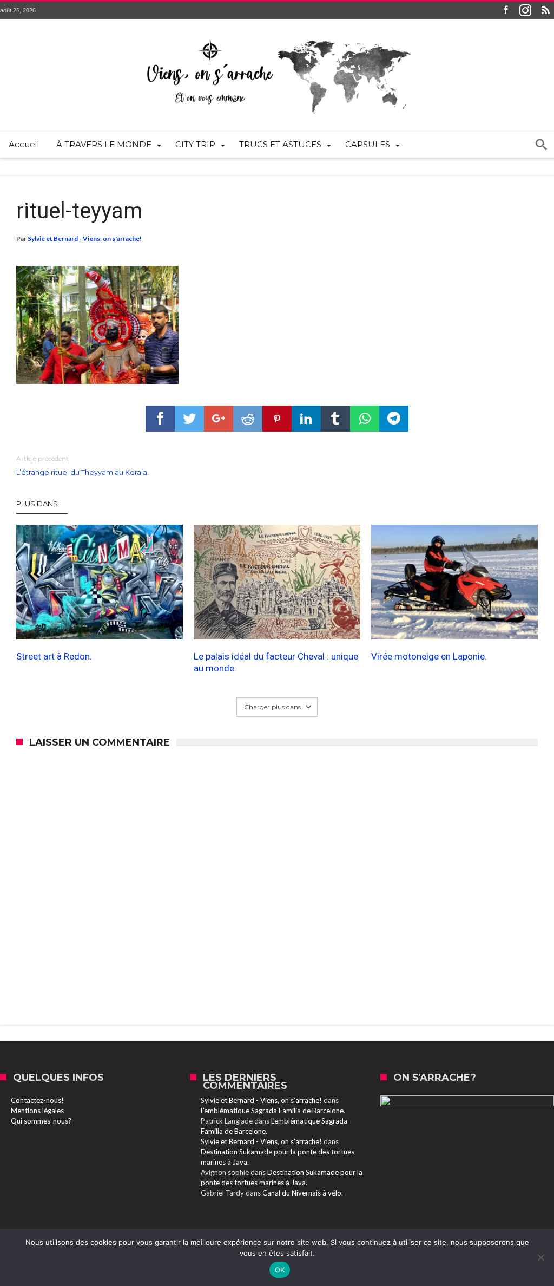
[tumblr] (335, 419)
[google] (218, 419)
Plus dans (38, 503)
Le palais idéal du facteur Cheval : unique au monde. (276, 662)
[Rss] (545, 10)
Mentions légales (37, 1110)
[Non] (540, 1257)
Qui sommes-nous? (41, 1121)
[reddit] (247, 419)
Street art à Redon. (54, 656)
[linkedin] (306, 419)
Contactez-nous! (37, 1100)
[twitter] (189, 419)
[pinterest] (277, 419)
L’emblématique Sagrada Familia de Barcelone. (273, 1110)
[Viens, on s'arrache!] (277, 35)
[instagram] (525, 10)
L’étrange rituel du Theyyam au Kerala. (82, 465)
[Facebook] (505, 10)
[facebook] (160, 419)
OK (280, 1269)
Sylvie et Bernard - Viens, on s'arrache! (85, 238)
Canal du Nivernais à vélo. (302, 1193)
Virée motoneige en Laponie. (429, 656)
